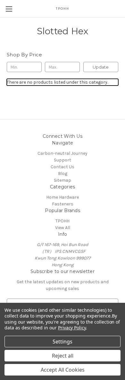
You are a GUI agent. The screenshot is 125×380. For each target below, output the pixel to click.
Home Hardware (62, 197)
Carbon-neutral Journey (63, 153)
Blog (62, 173)
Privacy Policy (72, 328)
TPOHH (62, 221)
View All (62, 227)
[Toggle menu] (9, 9)
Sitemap (62, 180)
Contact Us (62, 166)
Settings (62, 341)
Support (62, 160)
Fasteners (62, 204)
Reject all (62, 355)
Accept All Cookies (63, 369)
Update (101, 67)
